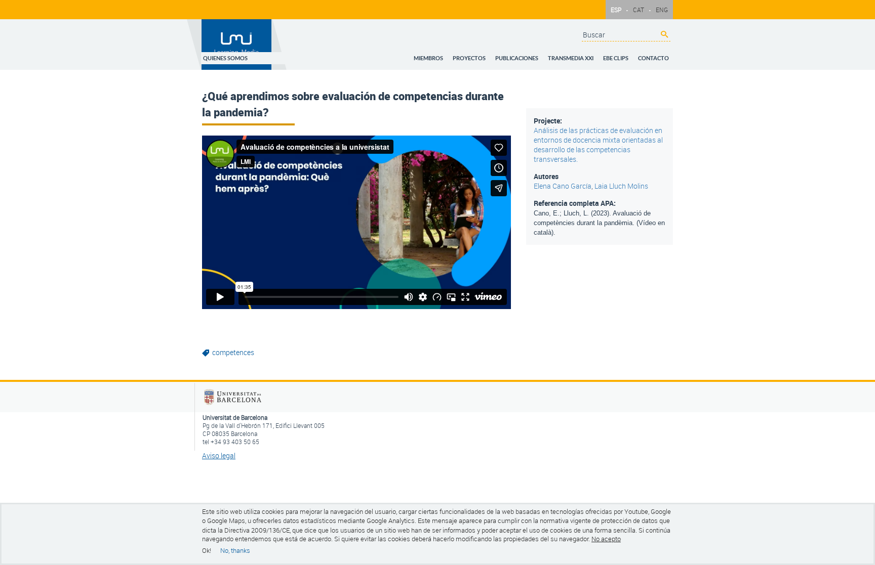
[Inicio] (237, 44)
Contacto (655, 55)
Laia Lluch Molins (621, 186)
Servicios (372, 68)
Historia (341, 68)
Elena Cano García (562, 186)
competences (233, 352)
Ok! (206, 550)
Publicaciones (530, 55)
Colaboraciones (415, 68)
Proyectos (487, 55)
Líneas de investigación (289, 68)
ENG (662, 10)
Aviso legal (218, 455)
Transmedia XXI (581, 55)
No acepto (606, 539)
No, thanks (235, 550)
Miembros (450, 55)
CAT (638, 10)
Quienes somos (266, 55)
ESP (616, 10)
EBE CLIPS (621, 55)
